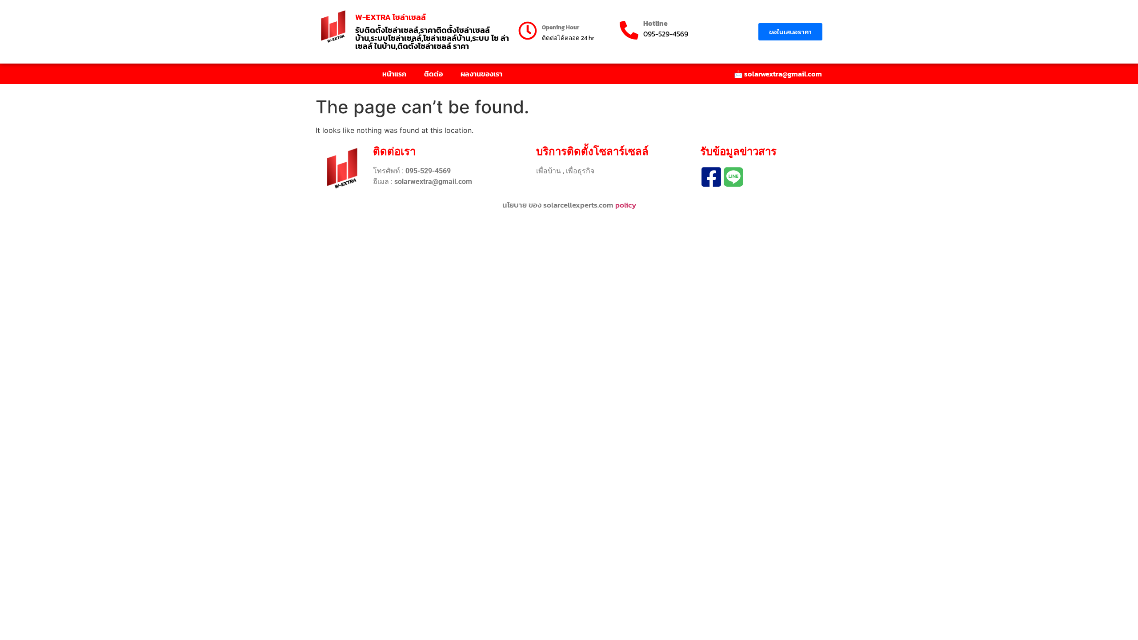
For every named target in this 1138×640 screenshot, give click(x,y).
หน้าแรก (394, 73)
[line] (733, 177)
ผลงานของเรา (481, 73)
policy (625, 205)
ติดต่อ (433, 73)
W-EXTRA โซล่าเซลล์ (390, 17)
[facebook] (711, 177)
